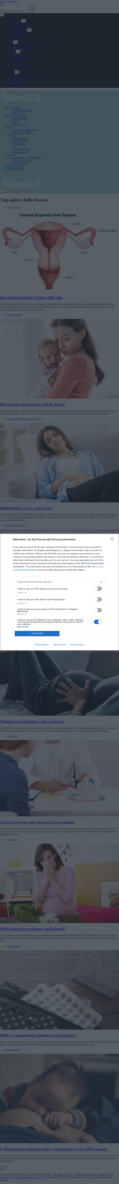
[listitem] (59, 581)
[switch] (98, 589)
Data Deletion (42, 644)
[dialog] (59, 592)
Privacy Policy (77, 644)
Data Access (59, 644)
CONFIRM (37, 633)
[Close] (113, 540)
